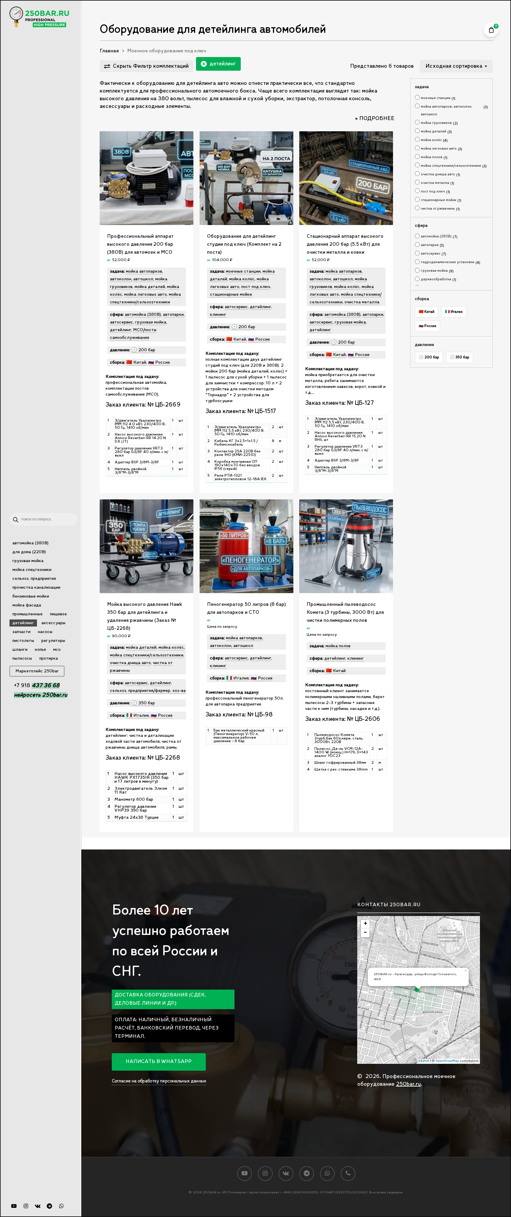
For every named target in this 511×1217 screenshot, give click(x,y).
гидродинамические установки (447, 262)
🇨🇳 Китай (426, 312)
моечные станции (435, 98)
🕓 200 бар (429, 357)
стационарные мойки (438, 200)
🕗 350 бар (459, 357)
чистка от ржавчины (438, 209)
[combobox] (456, 66)
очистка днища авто (438, 174)
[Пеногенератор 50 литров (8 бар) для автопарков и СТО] (246, 546)
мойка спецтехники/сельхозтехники (451, 166)
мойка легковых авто (439, 148)
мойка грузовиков (436, 123)
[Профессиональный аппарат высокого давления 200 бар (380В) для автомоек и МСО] (146, 178)
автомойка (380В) (436, 236)
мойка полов (431, 157)
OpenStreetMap (447, 1061)
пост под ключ (433, 191)
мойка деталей (433, 131)
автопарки (430, 245)
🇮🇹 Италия (454, 312)
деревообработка (436, 279)
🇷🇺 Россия (427, 326)
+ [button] (365, 923)
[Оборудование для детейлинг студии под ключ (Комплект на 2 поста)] (246, 178)
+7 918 (36, 685)
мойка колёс (431, 140)
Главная (109, 51)
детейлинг (223, 64)
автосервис (430, 253)
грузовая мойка (434, 271)
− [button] (365, 932)
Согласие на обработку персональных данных (159, 1081)
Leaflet (424, 1061)
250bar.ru (408, 1084)
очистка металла (435, 183)
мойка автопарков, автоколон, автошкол (446, 110)
